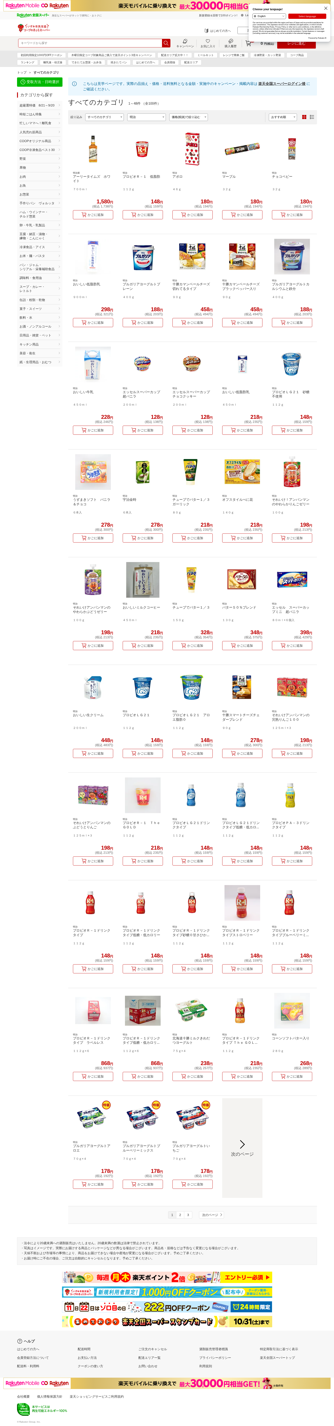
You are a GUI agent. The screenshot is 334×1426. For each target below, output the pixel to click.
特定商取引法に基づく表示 (279, 1349)
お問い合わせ (147, 1366)
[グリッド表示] (304, 117)
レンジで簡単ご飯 (234, 55)
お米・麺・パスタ (32, 256)
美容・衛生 (27, 353)
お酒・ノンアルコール (35, 326)
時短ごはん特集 (31, 114)
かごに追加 (96, 215)
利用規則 (205, 1366)
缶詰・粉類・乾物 (32, 300)
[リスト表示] (312, 117)
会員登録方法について (33, 1357)
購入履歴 (231, 46)
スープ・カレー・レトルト (32, 289)
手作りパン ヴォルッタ (37, 203)
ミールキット (205, 55)
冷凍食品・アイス (32, 247)
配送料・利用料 (28, 1366)
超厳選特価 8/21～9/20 (37, 105)
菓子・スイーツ (31, 309)
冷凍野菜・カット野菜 (267, 55)
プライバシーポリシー (215, 1357)
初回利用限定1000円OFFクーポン (41, 55)
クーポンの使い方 (90, 1366)
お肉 (23, 176)
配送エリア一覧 (149, 1357)
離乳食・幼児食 (52, 62)
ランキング (27, 62)
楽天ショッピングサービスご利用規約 (97, 1396)
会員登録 (169, 62)
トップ (22, 72)
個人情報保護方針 (49, 1396)
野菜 (23, 158)
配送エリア (191, 62)
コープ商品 (297, 55)
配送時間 (84, 1349)
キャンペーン (185, 46)
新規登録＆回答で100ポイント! (218, 15)
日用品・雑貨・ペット (35, 335)
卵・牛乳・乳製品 (32, 225)
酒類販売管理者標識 (213, 1349)
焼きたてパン (119, 62)
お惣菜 (24, 194)
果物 (23, 167)
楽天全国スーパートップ (277, 1357)
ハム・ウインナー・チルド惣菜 (34, 214)
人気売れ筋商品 (31, 132)
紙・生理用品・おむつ (35, 362)
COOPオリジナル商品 (35, 141)
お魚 (23, 185)
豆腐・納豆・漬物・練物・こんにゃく (34, 236)
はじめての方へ (220, 30)
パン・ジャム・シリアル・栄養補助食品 (37, 267)
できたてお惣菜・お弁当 (87, 62)
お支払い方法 (87, 1357)
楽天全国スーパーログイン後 (282, 84)
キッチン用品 (29, 344)
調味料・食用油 (31, 278)
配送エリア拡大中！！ (174, 55)
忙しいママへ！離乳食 (35, 123)
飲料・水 (26, 317)
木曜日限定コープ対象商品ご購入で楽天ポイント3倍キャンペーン (111, 55)
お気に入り (208, 46)
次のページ (210, 1215)
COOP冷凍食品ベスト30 (37, 150)
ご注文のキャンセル (152, 1349)
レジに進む (296, 43)
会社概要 (23, 1396)
